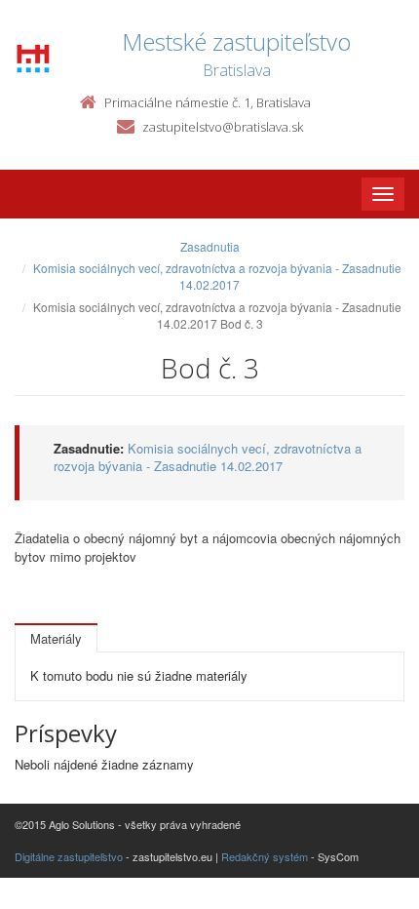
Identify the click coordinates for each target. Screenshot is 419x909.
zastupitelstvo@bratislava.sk (222, 127)
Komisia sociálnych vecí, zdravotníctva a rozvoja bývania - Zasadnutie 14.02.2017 (217, 276)
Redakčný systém (264, 856)
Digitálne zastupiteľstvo (69, 856)
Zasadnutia (210, 246)
